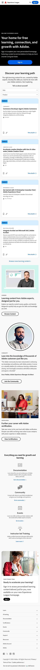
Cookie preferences (18, 662)
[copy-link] (6, 133)
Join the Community (11, 381)
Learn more (19, 541)
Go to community (19, 500)
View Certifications (11, 439)
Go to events (19, 521)
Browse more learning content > (20, 261)
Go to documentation (19, 480)
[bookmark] (4, 133)
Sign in (20, 62)
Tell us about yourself (20, 86)
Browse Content (10, 314)
